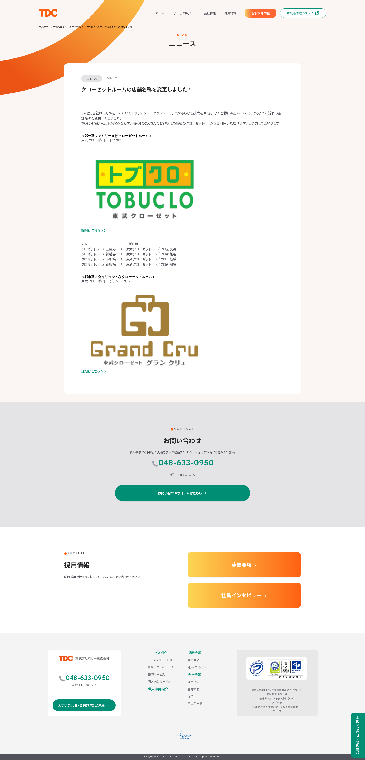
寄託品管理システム (300, 13)
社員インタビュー (241, 595)
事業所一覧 (195, 703)
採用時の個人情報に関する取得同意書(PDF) (277, 707)
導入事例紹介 (158, 688)
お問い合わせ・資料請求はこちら (81, 705)
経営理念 (193, 682)
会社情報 (210, 13)
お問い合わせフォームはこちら (180, 493)
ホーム (160, 13)
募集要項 (241, 564)
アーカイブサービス (160, 660)
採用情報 (231, 13)
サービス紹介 (182, 13)
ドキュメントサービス (161, 667)
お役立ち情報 (261, 13)
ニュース (277, 711)
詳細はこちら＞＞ (94, 230)
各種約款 (277, 702)
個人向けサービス (159, 681)
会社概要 (193, 689)
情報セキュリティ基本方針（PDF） (277, 698)
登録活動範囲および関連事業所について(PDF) (277, 690)
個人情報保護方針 (277, 694)
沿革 (190, 696)
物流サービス (156, 674)
